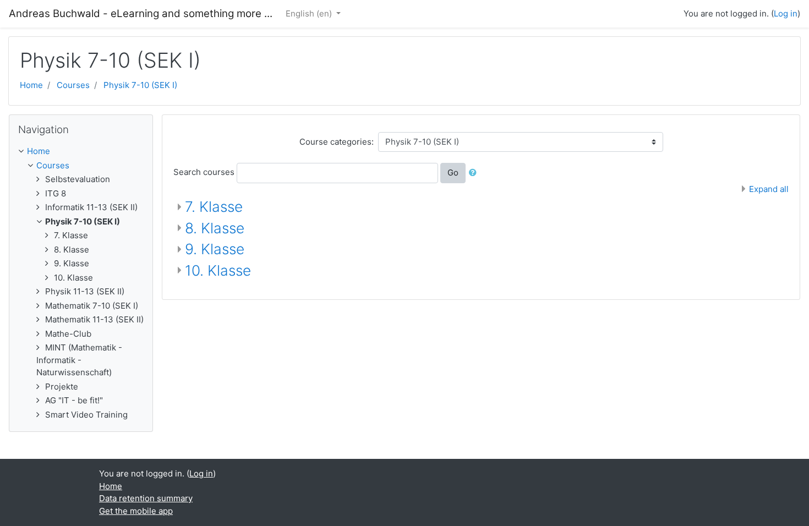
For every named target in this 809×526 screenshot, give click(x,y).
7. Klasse (214, 206)
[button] (475, 173)
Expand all (769, 189)
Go (452, 172)
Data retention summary (146, 498)
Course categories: (336, 141)
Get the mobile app (136, 511)
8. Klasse (214, 228)
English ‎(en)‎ (310, 13)
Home (31, 85)
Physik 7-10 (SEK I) (140, 85)
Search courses (203, 172)
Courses (73, 85)
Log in (785, 13)
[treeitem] (81, 151)
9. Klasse (214, 248)
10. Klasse (218, 270)
